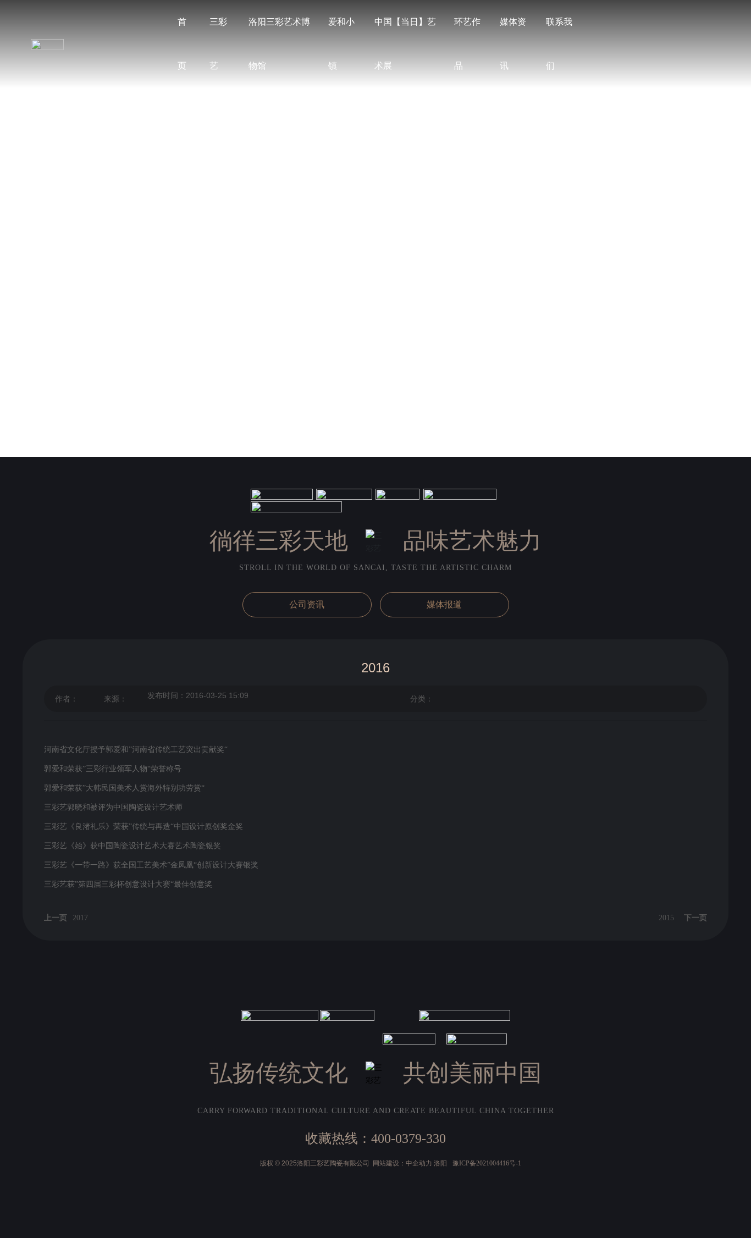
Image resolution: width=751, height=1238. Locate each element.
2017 (80, 918)
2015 (666, 918)
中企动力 (419, 1163)
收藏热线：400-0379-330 (375, 1138)
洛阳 (440, 1163)
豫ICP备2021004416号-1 (486, 1163)
